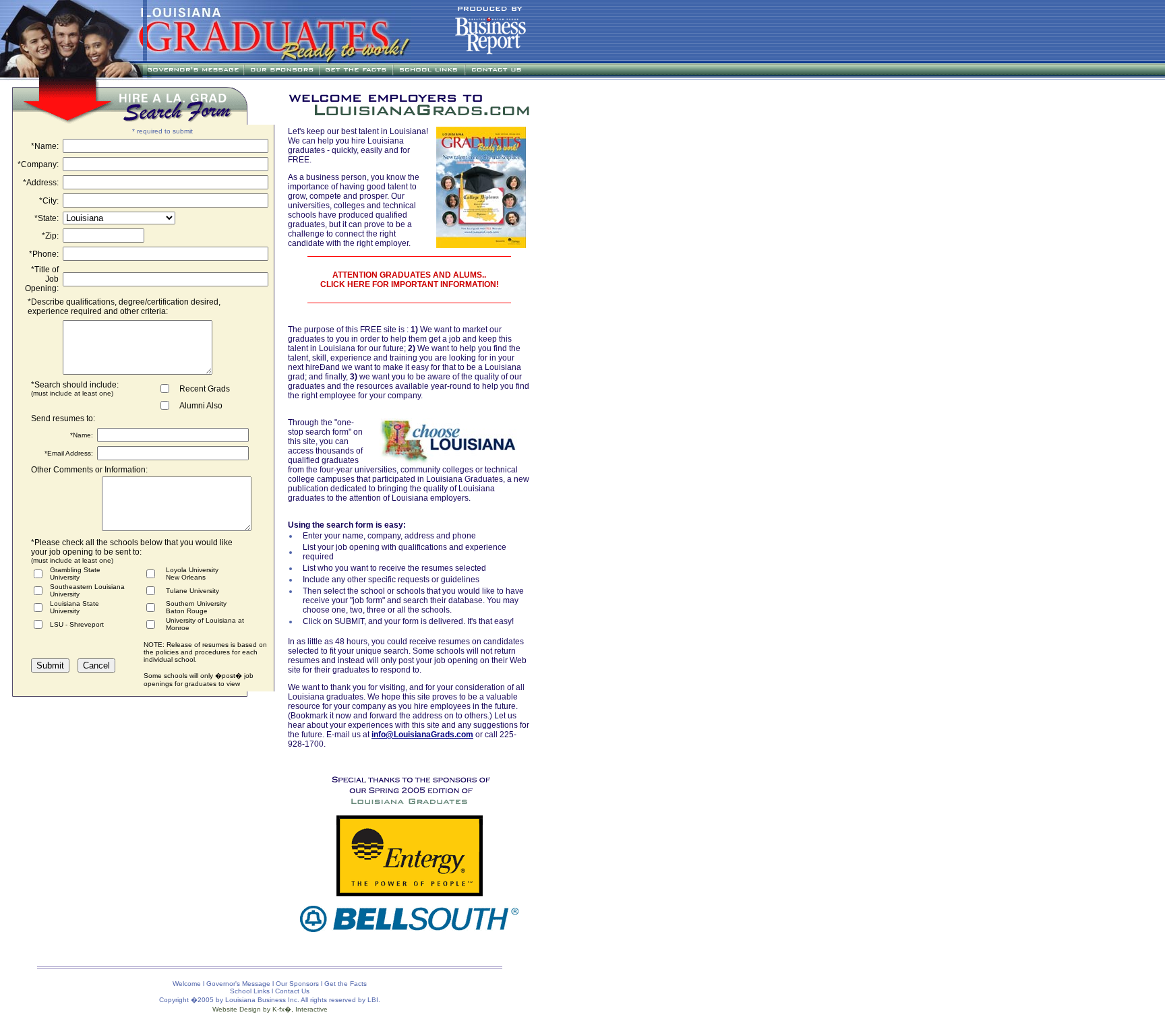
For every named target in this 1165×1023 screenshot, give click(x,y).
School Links (250, 991)
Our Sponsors (297, 983)
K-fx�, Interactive (300, 1009)
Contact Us (292, 991)
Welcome (187, 983)
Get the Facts (345, 983)
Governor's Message (238, 983)
